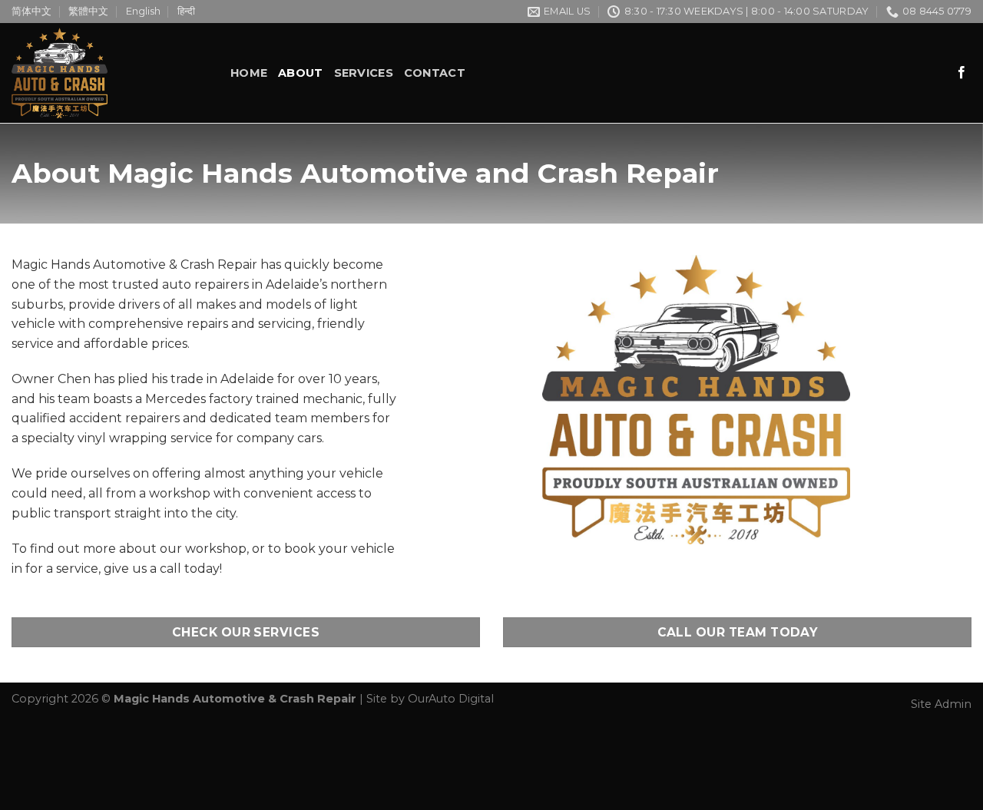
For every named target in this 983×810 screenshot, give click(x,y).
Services (363, 73)
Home (248, 73)
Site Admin (941, 704)
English (143, 11)
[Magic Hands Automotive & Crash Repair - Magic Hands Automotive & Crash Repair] (109, 73)
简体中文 (31, 11)
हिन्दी (186, 11)
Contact (434, 73)
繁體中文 (88, 11)
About (300, 73)
